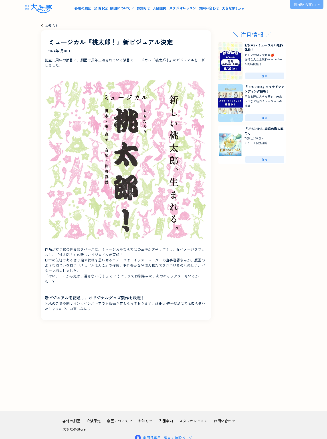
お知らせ (52, 25)
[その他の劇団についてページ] (133, 8)
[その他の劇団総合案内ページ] (319, 4)
